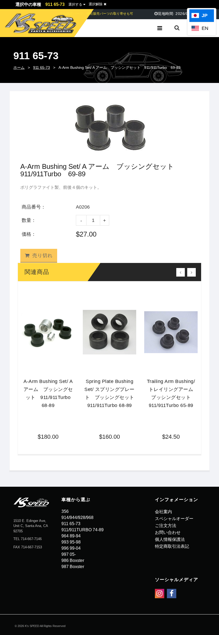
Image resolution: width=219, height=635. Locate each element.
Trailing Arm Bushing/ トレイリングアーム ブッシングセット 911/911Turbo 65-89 (172, 393)
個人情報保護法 (170, 539)
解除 (96, 4)
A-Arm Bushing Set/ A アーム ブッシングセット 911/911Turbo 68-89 (49, 393)
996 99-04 (71, 548)
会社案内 (163, 511)
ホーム (19, 67)
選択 (75, 4)
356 (65, 511)
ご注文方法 (165, 525)
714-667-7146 (31, 539)
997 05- (68, 554)
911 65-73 (41, 67)
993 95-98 (71, 542)
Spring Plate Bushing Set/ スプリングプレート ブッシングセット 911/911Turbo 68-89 (110, 393)
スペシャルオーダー (174, 518)
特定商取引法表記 (172, 546)
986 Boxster (72, 560)
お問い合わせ (168, 532)
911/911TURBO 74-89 (82, 530)
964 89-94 (71, 536)
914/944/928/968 (77, 517)
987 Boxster (72, 566)
